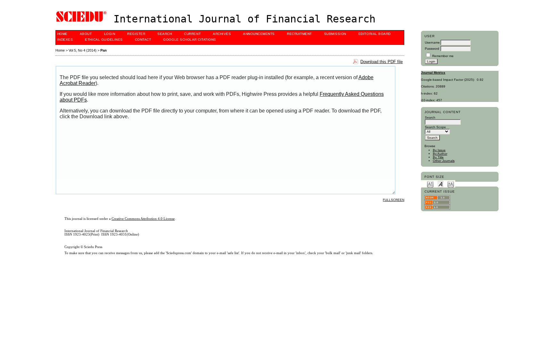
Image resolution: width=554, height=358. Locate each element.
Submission (335, 34)
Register (136, 34)
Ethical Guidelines (103, 39)
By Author (440, 153)
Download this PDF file (381, 61)
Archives (222, 34)
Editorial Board (374, 34)
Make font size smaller (430, 183)
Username (432, 42)
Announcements (259, 34)
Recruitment (299, 34)
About (86, 34)
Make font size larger (451, 183)
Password (432, 48)
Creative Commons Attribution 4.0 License (143, 219)
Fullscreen (393, 200)
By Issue (439, 150)
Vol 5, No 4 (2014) (83, 50)
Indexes (65, 39)
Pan (103, 50)
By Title (438, 157)
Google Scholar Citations (189, 39)
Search (164, 34)
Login (109, 34)
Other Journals (444, 160)
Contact (143, 39)
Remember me (443, 56)
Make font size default (440, 183)
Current (192, 34)
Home (62, 34)
